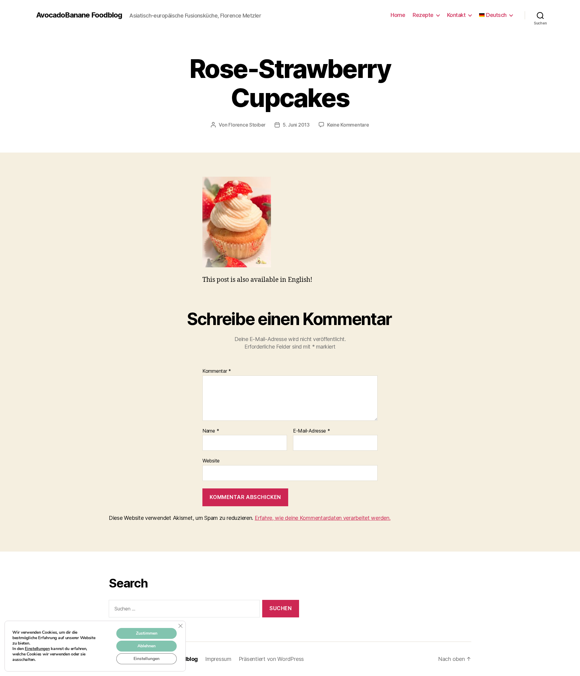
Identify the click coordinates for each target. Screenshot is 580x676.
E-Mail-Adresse (311, 431)
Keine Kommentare (348, 125)
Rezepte (423, 15)
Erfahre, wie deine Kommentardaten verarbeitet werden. (323, 518)
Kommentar (216, 371)
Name (210, 431)
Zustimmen (146, 633)
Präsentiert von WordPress (271, 659)
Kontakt (456, 15)
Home (398, 15)
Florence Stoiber (247, 125)
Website (211, 461)
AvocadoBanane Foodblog (79, 15)
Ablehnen (146, 646)
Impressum (218, 659)
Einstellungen (37, 649)
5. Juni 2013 (296, 125)
